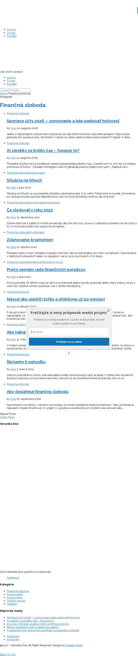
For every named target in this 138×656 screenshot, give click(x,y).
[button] (68, 312)
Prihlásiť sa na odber (69, 341)
